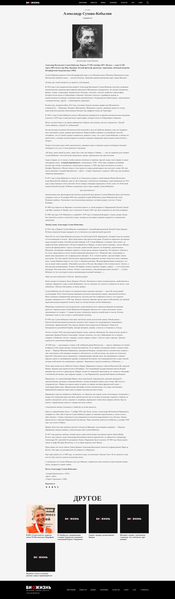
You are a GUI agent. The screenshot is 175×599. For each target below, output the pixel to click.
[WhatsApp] (58, 487)
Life (132, 2)
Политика (113, 2)
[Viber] (55, 487)
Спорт (140, 2)
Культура (124, 2)
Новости (94, 2)
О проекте (144, 590)
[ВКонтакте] (46, 487)
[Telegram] (52, 487)
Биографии (83, 2)
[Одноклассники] (49, 487)
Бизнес (103, 2)
